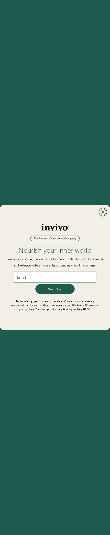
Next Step (55, 289)
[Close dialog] (103, 212)
